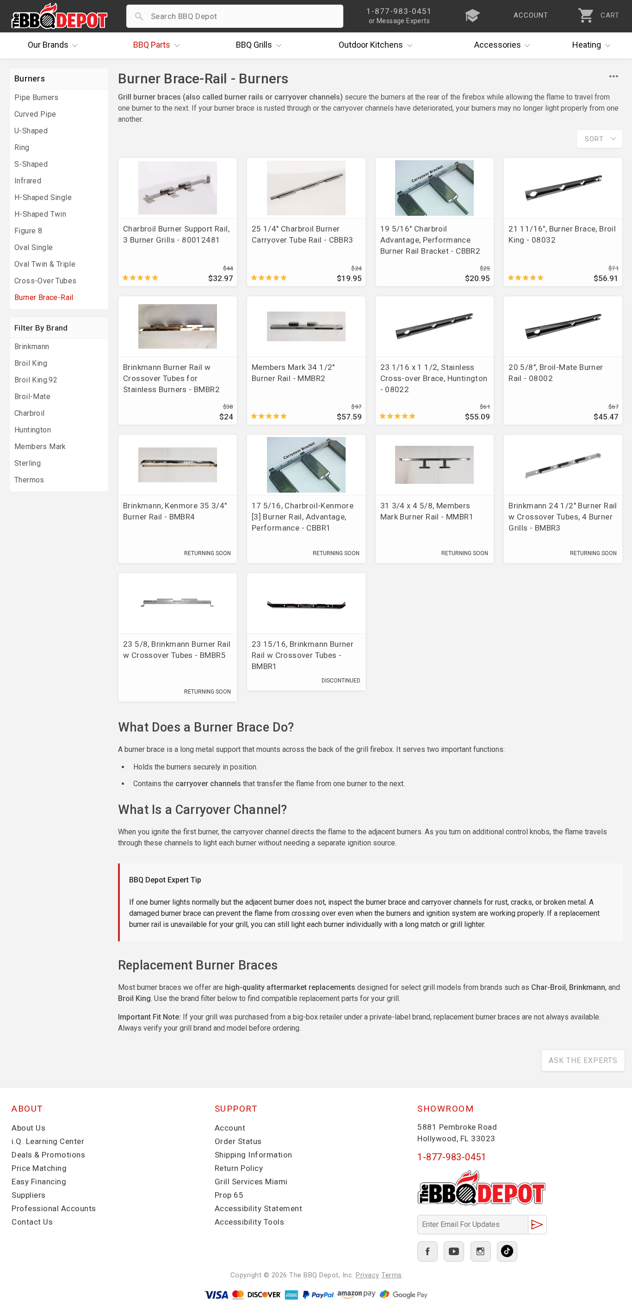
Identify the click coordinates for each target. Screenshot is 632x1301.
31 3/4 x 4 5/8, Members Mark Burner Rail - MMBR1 (427, 511)
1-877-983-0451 (451, 1157)
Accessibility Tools (250, 1221)
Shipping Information (253, 1154)
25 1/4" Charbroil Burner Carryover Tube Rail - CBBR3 (302, 234)
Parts (151, 45)
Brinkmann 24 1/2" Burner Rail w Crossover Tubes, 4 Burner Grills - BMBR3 (562, 516)
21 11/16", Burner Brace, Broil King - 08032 (562, 234)
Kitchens (371, 45)
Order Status (238, 1141)
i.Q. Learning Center (48, 1141)
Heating (586, 45)
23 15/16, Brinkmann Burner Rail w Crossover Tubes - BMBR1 (302, 655)
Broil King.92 (35, 379)
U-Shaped (31, 130)
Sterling (27, 463)
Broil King (30, 363)
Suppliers (29, 1195)
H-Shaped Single (43, 197)
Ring (22, 147)
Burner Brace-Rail (44, 297)
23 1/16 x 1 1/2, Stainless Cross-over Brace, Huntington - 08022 (434, 378)
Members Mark (40, 446)
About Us (28, 1127)
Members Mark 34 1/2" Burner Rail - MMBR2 (293, 373)
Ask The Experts (583, 1060)
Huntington (32, 429)
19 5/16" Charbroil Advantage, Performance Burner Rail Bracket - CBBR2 (430, 240)
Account (230, 1127)
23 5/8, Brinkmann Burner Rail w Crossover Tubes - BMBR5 (177, 649)
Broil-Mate (32, 396)
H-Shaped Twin (40, 214)
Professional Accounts (54, 1208)
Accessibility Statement (259, 1208)
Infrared (27, 180)
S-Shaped (31, 164)
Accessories (497, 45)
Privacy (367, 1275)
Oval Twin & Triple (44, 264)
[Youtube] (454, 1251)
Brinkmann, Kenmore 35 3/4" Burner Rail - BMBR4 (175, 511)
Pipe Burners (36, 97)
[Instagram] (481, 1251)
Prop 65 (229, 1195)
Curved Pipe (35, 114)
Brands (48, 45)
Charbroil (29, 413)
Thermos (29, 479)
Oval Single (33, 247)
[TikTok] (507, 1251)
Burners (29, 78)
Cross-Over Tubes (45, 280)
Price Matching (39, 1168)
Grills (254, 45)
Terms (391, 1275)
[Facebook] (427, 1251)
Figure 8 (28, 230)
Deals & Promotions (48, 1154)
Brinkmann (32, 346)
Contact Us (32, 1221)
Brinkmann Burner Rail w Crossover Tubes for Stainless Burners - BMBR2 (171, 378)
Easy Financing (39, 1181)
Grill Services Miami (251, 1181)
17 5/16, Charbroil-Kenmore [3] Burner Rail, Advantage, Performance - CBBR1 (302, 516)
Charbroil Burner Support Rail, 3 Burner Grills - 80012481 (176, 234)
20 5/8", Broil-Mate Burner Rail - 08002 (555, 373)
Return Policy (239, 1168)
